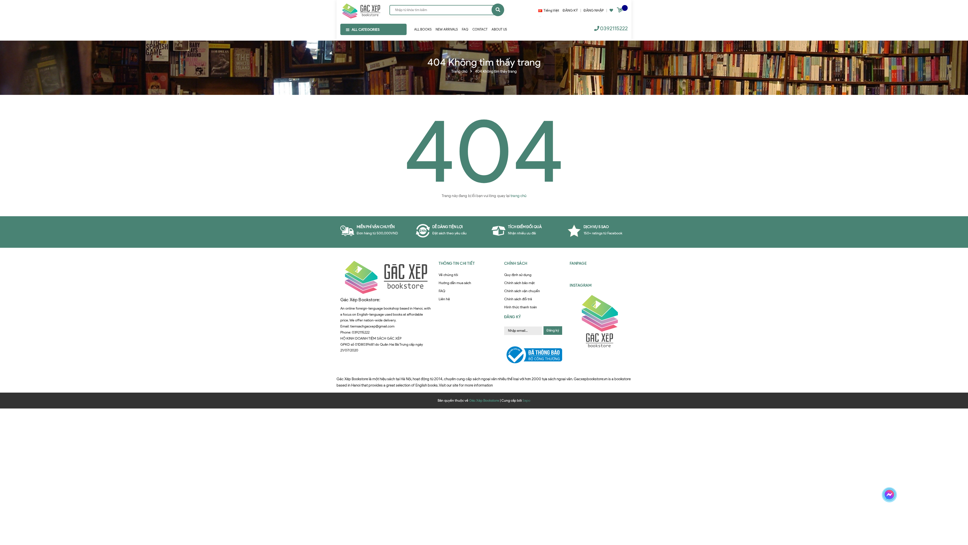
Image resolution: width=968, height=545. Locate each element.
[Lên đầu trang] (815, 512)
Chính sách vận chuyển (522, 291)
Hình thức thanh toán (520, 307)
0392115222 (614, 28)
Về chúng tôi (448, 275)
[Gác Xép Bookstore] (361, 10)
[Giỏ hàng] (620, 11)
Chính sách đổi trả (518, 299)
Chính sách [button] (515, 263)
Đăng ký (553, 330)
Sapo (526, 400)
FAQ (442, 291)
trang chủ (518, 196)
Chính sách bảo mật (519, 283)
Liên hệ (444, 299)
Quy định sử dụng (517, 275)
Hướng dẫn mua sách (455, 283)
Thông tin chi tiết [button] (457, 263)
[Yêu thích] (611, 10)
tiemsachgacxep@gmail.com (372, 326)
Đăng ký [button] (512, 317)
